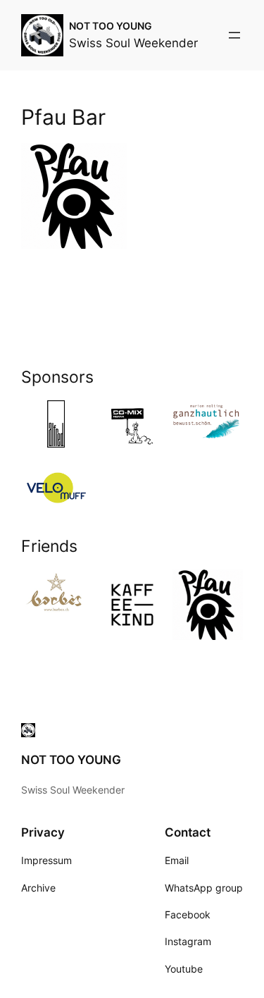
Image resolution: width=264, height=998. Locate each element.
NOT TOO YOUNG (110, 26)
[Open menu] (234, 35)
